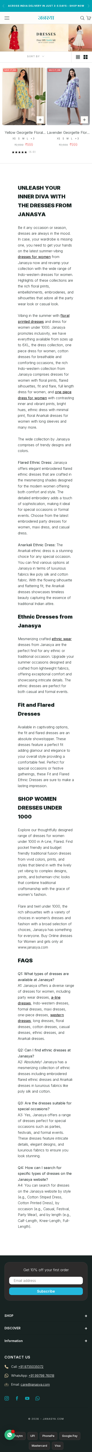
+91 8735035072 (31, 1366)
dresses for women (34, 257)
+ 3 (32, 138)
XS (14, 138)
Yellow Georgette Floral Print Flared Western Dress (23, 132)
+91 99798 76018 (41, 1375)
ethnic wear (62, 639)
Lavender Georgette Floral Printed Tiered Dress (68, 132)
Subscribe (46, 1291)
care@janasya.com (35, 1384)
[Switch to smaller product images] (86, 57)
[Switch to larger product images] (78, 57)
